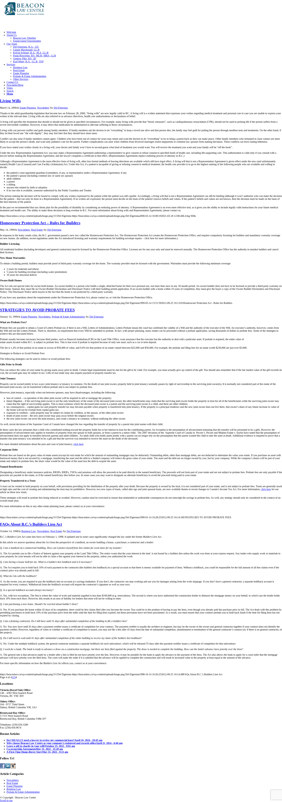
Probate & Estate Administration (68, 316)
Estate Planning (28, 107)
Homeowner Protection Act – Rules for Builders (40, 223)
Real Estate (37, 229)
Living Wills (10, 101)
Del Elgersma (61, 107)
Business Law (28, 531)
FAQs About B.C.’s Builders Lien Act (31, 524)
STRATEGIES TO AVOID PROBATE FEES (37, 310)
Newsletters (43, 107)
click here (78, 444)
